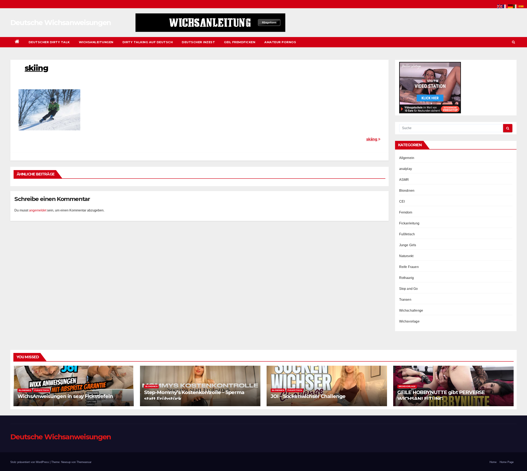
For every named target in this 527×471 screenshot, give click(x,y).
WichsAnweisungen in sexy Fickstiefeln (65, 396)
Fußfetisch (407, 234)
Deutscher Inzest (198, 42)
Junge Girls (407, 245)
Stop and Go (408, 288)
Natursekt (406, 256)
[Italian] (516, 6)
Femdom (405, 212)
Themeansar (84, 462)
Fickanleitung (409, 223)
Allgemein (406, 158)
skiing (372, 139)
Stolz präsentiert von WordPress (30, 462)
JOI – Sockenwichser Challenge (308, 396)
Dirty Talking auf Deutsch (147, 42)
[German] (510, 6)
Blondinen (407, 190)
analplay (405, 169)
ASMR (404, 179)
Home (493, 462)
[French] (505, 6)
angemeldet (37, 210)
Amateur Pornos (280, 42)
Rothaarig (406, 278)
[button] (513, 42)
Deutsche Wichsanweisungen (60, 22)
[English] (500, 6)
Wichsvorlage (409, 321)
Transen (405, 299)
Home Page (507, 462)
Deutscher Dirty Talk (49, 42)
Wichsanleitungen (96, 42)
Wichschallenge (411, 310)
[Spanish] (521, 6)
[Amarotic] (210, 22)
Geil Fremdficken (239, 42)
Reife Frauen (409, 267)
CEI (402, 201)
